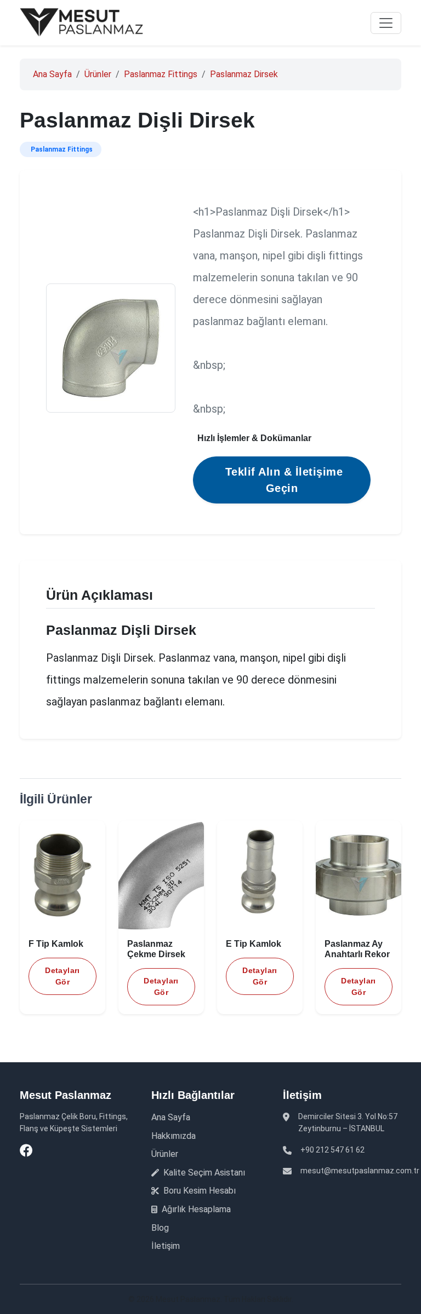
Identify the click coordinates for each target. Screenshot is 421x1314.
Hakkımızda (173, 1136)
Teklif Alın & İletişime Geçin (284, 480)
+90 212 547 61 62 (332, 1149)
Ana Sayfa (52, 74)
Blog (160, 1228)
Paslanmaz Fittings (160, 74)
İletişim (165, 1246)
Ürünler (97, 74)
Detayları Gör (62, 976)
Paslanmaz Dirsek (244, 74)
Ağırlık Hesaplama (195, 1209)
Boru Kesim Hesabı (198, 1190)
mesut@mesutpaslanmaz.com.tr (359, 1170)
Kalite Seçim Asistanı (203, 1172)
